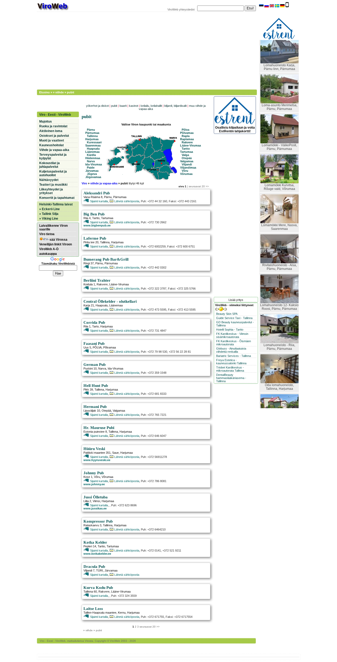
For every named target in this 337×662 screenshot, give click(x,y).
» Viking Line (48, 218)
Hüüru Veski (94, 449)
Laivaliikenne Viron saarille (53, 227)
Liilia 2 (87, 501)
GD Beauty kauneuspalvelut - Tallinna (235, 324)
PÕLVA (97, 347)
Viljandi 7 (89, 570)
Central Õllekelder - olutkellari (110, 301)
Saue (115, 452)
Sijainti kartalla (98, 201)
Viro (85, 183)
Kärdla (91, 154)
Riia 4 (87, 218)
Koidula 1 (89, 284)
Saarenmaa (93, 145)
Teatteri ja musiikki (53, 184)
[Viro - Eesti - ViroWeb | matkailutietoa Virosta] (52, 10)
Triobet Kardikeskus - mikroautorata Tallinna (230, 369)
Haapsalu (93, 148)
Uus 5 (87, 347)
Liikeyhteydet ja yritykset (51, 191)
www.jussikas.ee (95, 508)
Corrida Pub (94, 322)
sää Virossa (58, 239)
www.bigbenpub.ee (97, 225)
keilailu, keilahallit (151, 105)
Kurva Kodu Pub (98, 587)
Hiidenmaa (92, 158)
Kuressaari (94, 142)
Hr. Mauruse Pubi (98, 428)
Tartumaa (186, 151)
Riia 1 (87, 326)
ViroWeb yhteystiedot (181, 9)
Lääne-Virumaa (190, 145)
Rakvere (187, 142)
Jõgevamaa (93, 177)
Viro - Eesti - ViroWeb (55, 115)
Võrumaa (186, 173)
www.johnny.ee (94, 484)
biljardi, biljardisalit (175, 105)
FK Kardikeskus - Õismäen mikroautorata (233, 343)
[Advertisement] (143, 50)
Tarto (95, 326)
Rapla (186, 136)
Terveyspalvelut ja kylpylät (53, 156)
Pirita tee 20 (90, 242)
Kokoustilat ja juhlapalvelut (49, 165)
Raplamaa (187, 139)
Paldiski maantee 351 (97, 452)
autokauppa (48, 254)
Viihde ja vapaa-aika (54, 150)
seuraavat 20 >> (199, 186)
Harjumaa (91, 139)
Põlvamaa (187, 132)
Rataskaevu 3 (92, 525)
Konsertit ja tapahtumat (57, 198)
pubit (114, 105)
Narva (91, 161)
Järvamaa (91, 170)
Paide (91, 167)
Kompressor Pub (98, 521)
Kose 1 (87, 476)
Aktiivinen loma (50, 131)
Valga (185, 154)
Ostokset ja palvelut (54, 136)
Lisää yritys (236, 299)
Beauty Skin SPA (226, 313)
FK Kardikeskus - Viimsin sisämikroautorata (232, 335)
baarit (123, 105)
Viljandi (187, 164)
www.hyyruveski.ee (96, 460)
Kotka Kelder (95, 542)
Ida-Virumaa (93, 164)
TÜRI (99, 570)
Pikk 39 (88, 389)
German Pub (94, 364)
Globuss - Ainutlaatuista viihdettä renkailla (231, 350)
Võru (185, 170)
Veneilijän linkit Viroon (55, 244)
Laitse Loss (93, 609)
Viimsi (96, 501)
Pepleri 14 (89, 546)
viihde (59, 92)
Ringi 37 (88, 263)
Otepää (187, 158)
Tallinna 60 (90, 591)
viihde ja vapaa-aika (103, 183)
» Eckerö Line (49, 209)
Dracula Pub (94, 566)
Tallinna (92, 136)
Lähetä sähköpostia (126, 201)
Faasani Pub (94, 343)
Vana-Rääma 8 (92, 197)
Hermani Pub (95, 407)
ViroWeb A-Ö (48, 249)
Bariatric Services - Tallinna (233, 355)
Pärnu (91, 129)
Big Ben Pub (94, 214)
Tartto (186, 148)
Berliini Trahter (97, 280)
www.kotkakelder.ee (97, 553)
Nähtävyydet (48, 180)
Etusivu (44, 92)
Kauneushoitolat (51, 145)
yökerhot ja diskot (97, 105)
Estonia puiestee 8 (95, 431)
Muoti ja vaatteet (51, 140)
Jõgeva (92, 173)
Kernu (122, 612)
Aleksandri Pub (96, 193)
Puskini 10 (90, 368)
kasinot (133, 105)
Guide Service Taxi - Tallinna (234, 318)
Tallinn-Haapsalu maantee (99, 612)
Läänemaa (92, 151)
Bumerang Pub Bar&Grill (105, 259)
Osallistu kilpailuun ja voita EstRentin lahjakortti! (235, 129)
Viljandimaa (188, 167)
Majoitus (45, 121)
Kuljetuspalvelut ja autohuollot (53, 173)
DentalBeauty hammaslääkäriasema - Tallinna (231, 378)
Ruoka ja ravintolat (53, 126)
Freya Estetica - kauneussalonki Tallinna (231, 361)
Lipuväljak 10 (91, 410)
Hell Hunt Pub (95, 385)
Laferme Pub (94, 238)
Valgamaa (186, 161)
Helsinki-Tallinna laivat (56, 204)
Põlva (185, 129)
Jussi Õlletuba (95, 497)
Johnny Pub (93, 473)
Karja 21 (88, 305)
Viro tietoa (46, 234)
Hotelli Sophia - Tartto (229, 329)
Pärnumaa (92, 132)
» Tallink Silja (48, 214)
